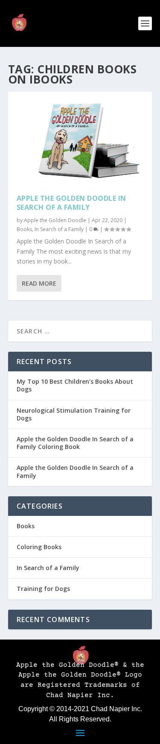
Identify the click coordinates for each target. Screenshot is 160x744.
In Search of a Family (59, 229)
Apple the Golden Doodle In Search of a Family (71, 203)
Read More (39, 283)
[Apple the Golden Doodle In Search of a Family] (80, 138)
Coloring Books (39, 547)
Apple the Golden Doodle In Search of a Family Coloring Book (75, 443)
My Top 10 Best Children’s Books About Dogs (75, 385)
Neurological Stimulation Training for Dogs (74, 414)
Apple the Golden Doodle (55, 220)
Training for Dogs (43, 589)
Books (24, 229)
